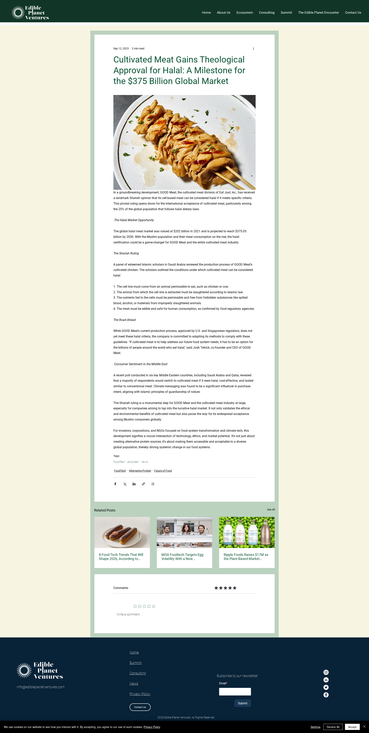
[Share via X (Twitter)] (124, 484)
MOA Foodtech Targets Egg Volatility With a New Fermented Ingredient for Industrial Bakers (182, 557)
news (144, 461)
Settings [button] (315, 727)
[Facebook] (326, 694)
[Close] (364, 727)
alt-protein (133, 461)
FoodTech (119, 461)
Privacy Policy (152, 727)
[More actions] (253, 48)
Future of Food (163, 470)
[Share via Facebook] (115, 484)
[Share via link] (143, 484)
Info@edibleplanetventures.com (41, 687)
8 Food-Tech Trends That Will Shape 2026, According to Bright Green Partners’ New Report (121, 557)
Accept (352, 727)
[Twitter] (326, 687)
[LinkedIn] (326, 679)
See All (271, 509)
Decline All (333, 727)
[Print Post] (153, 484)
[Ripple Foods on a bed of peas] (247, 532)
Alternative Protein (140, 470)
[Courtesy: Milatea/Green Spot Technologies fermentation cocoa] (122, 532)
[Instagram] (326, 672)
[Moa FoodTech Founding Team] (184, 532)
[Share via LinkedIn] (134, 484)
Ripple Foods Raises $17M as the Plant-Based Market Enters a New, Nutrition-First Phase (246, 557)
